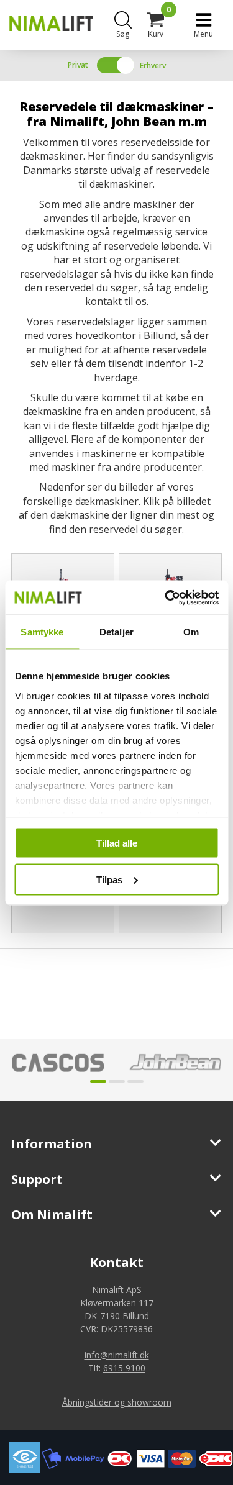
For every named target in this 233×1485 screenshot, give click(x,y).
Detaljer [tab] (116, 632)
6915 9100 (124, 1368)
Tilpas (109, 879)
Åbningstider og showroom (116, 1402)
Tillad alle (116, 843)
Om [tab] (191, 632)
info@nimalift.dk (117, 1355)
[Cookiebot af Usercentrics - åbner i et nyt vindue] (166, 597)
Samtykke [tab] (42, 632)
